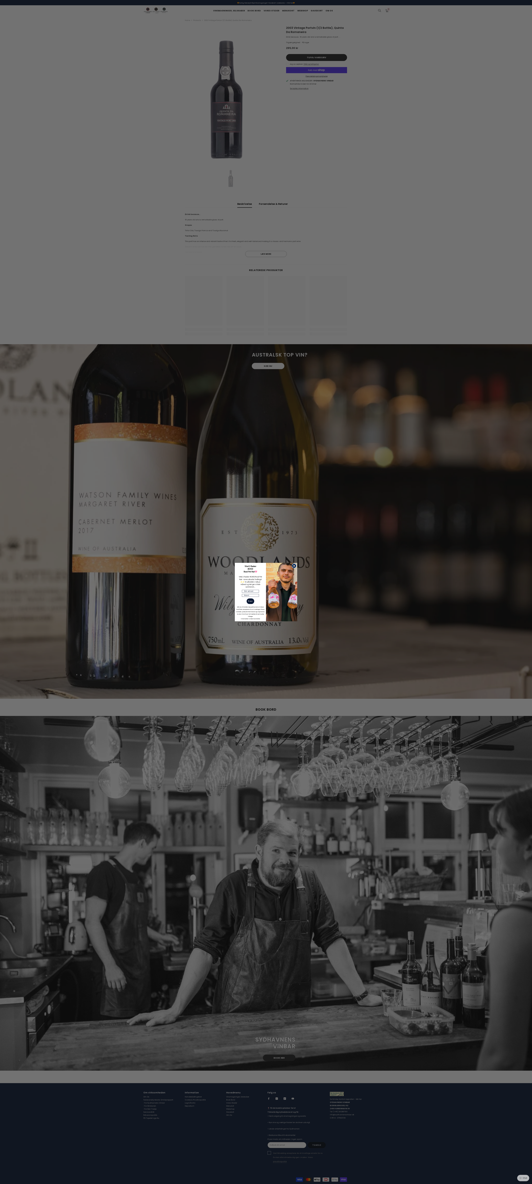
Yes (250, 601)
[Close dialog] (294, 566)
